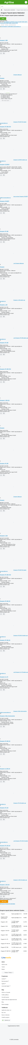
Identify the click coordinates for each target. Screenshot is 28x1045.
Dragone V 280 (4, 40)
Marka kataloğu (5, 1004)
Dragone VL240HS (4, 164)
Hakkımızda (4, 964)
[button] (26, 2)
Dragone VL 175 (4, 677)
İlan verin (4, 901)
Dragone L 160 (3, 304)
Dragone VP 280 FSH (5, 126)
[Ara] (26, 6)
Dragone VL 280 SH (5, 768)
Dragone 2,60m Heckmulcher (7, 716)
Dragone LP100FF (4, 201)
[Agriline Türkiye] (9, 2)
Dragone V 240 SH (4, 884)
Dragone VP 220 (4, 807)
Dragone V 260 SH (4, 400)
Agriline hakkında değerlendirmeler (9, 999)
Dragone (2, 78)
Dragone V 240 (4, 535)
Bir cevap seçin (5, 100)
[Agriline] (1, 10)
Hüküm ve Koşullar (6, 992)
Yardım (3, 966)
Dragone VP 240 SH (5, 845)
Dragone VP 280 (4, 231)
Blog (3, 1002)
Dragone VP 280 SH (5, 601)
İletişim (3, 969)
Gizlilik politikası (5, 994)
